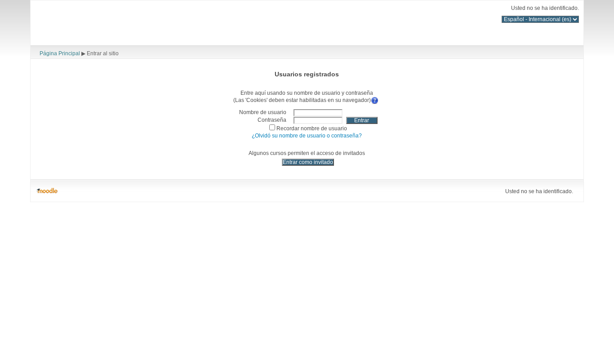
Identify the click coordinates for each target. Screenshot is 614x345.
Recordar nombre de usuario (311, 128)
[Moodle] (47, 191)
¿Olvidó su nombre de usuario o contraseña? (307, 135)
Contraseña (272, 120)
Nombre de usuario (262, 112)
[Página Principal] (107, 24)
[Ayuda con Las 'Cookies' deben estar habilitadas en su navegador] (375, 99)
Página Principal (60, 53)
